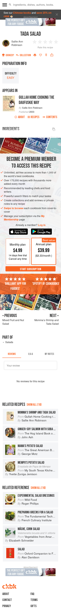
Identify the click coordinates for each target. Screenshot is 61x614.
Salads (9, 342)
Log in (42, 225)
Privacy (6, 606)
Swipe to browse (13, 208)
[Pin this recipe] (46, 55)
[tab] (11, 354)
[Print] (35, 55)
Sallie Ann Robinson (17, 43)
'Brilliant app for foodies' (15, 286)
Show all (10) (34, 405)
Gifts (33, 606)
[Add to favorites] (40, 55)
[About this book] (9, 96)
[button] (10, 4)
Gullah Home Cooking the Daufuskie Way (36, 100)
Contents (51, 117)
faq (32, 594)
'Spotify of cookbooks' (45, 283)
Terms (34, 600)
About (21, 117)
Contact (7, 600)
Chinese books (22, 12)
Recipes (35, 117)
